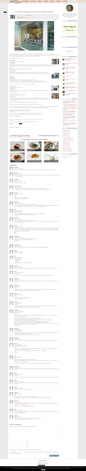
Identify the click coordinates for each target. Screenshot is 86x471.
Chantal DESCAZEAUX (28, 15)
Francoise (16, 167)
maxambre (16, 338)
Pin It (4, 14)
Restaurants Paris (66, 133)
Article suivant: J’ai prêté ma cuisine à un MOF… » (48, 135)
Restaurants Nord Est (66, 142)
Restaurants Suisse (66, 145)
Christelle (16, 278)
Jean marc (16, 400)
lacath (15, 225)
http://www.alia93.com (17, 419)
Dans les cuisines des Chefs (67, 150)
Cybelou (15, 392)
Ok (42, 469)
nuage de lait (17, 245)
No (44, 469)
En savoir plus (72, 468)
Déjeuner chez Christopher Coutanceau (70, 90)
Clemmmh (16, 179)
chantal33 (16, 202)
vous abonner (13, 453)
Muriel (15, 373)
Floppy (15, 293)
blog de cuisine (21, 119)
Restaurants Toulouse (66, 131)
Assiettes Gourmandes (69, 51)
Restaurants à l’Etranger (67, 147)
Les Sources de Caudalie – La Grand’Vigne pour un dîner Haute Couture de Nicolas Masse (71, 59)
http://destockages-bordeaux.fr (21, 412)
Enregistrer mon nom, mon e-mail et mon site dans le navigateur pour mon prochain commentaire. (25, 449)
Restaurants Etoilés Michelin (67, 149)
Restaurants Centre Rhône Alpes (68, 138)
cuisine (21, 16)
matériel (23, 16)
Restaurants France (66, 135)
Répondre (21, 168)
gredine (15, 265)
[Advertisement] (34, 8)
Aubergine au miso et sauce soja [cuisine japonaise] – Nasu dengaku (69, 117)
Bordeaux (19, 16)
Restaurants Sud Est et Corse (67, 140)
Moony (15, 250)
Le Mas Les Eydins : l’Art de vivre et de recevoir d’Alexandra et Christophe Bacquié (70, 68)
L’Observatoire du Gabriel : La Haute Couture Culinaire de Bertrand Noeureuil (70, 124)
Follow (12, 123)
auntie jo (16, 172)
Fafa (15, 409)
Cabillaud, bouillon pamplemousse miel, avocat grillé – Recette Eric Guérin (70, 102)
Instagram (17, 127)
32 (58, 17)
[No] (84, 468)
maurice (16, 415)
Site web (27, 446)
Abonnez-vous (41, 465)
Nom (27, 441)
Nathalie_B (16, 236)
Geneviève (16, 310)
